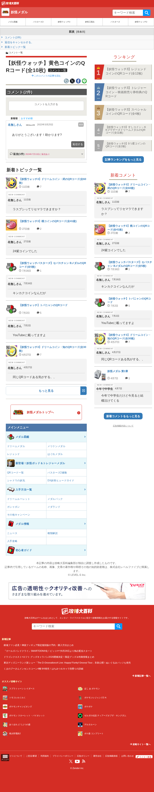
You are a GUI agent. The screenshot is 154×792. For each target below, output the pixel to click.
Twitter (71, 761)
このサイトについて (13, 756)
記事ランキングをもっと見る (123, 159)
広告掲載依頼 (111, 756)
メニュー (5, 759)
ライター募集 (145, 757)
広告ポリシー (83, 756)
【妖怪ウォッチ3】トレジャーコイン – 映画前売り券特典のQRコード (126, 92)
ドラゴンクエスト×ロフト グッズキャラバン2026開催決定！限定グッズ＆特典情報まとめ (49, 657)
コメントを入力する (46, 104)
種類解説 (53, 533)
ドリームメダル (16, 446)
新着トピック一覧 (15, 46)
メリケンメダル (57, 446)
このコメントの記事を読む (47, 75)
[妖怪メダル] (10, 4)
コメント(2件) (12, 37)
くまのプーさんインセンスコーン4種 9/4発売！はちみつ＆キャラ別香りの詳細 (43, 668)
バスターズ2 (38, 22)
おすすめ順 (27, 118)
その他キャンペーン (18, 514)
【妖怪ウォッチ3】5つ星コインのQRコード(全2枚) (125, 145)
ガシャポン (13, 506)
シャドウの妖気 (16, 480)
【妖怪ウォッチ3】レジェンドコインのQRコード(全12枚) (126, 71)
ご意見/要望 (31, 756)
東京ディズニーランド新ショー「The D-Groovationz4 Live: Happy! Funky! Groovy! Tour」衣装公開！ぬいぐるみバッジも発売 (67, 662)
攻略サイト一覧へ (141, 744)
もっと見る (46, 390)
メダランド (54, 506)
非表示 (80, 31)
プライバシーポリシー (63, 756)
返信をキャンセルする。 (19, 42)
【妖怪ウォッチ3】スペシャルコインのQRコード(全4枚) (126, 111)
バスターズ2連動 (57, 472)
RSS (83, 761)
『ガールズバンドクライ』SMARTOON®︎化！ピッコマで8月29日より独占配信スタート (48, 651)
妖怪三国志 (89, 22)
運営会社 (97, 756)
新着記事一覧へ (142, 676)
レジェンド (13, 454)
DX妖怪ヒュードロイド (61, 480)
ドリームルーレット (18, 499)
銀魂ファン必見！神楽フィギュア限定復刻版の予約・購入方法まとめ (39, 645)
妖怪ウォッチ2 (141, 22)
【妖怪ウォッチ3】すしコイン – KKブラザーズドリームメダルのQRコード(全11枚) (126, 130)
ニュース (12, 533)
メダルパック (55, 499)
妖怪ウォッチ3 (64, 22)
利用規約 (45, 756)
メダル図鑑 (12, 22)
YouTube (77, 761)
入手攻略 (12, 541)
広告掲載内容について (123, 426)
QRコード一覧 (15, 472)
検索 (146, 13)
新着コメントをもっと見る (123, 416)
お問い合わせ (127, 756)
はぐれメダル (55, 454)
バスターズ (115, 22)
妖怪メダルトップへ (40, 412)
